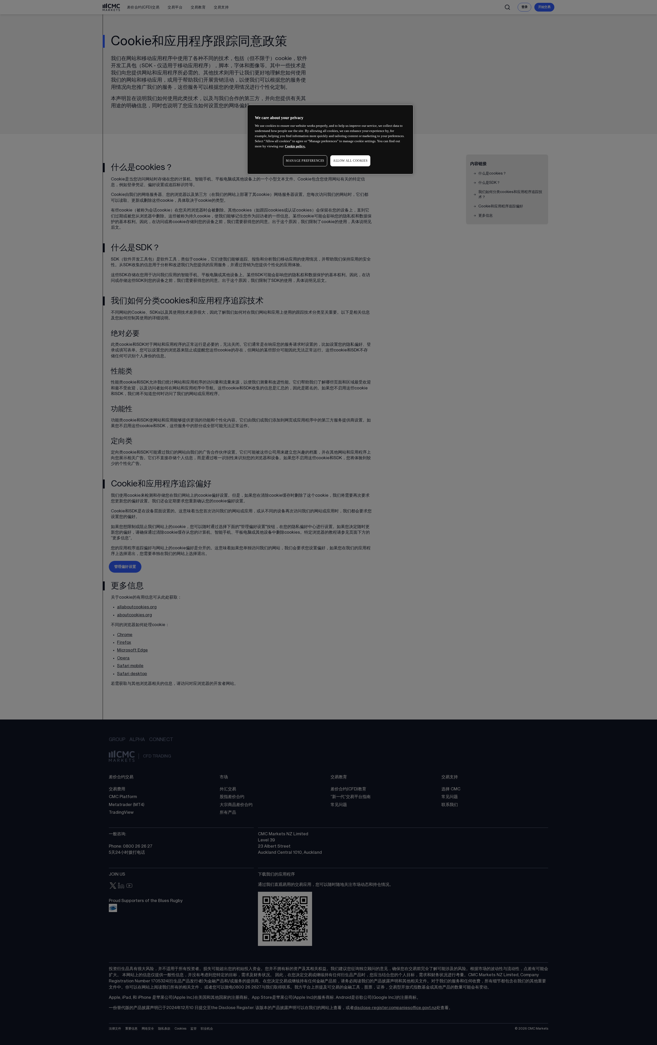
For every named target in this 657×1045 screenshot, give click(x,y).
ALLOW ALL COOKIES (350, 160)
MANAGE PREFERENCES (305, 160)
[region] (330, 139)
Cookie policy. (295, 146)
